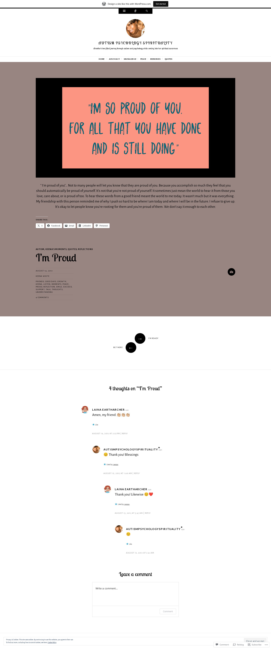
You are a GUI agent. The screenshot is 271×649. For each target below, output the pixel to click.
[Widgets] (124, 11)
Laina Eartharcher (108, 409)
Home (101, 59)
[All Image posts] (231, 272)
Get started (161, 4)
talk (48, 289)
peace (66, 284)
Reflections (85, 249)
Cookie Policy (52, 642)
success (67, 287)
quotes (72, 249)
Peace (143, 59)
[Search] (146, 11)
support (40, 289)
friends (40, 281)
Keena (39, 284)
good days (50, 281)
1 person (115, 464)
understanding (44, 292)
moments (56, 284)
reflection (49, 287)
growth (61, 281)
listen (46, 284)
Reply (125, 434)
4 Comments (42, 297)
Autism (40, 249)
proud (39, 287)
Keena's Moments (55, 249)
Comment (168, 611)
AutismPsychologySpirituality (131, 449)
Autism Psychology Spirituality (135, 43)
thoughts (57, 289)
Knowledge (130, 59)
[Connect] (135, 11)
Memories (155, 59)
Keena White (42, 276)
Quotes (168, 59)
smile (59, 287)
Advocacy (114, 59)
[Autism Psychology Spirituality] (135, 29)
